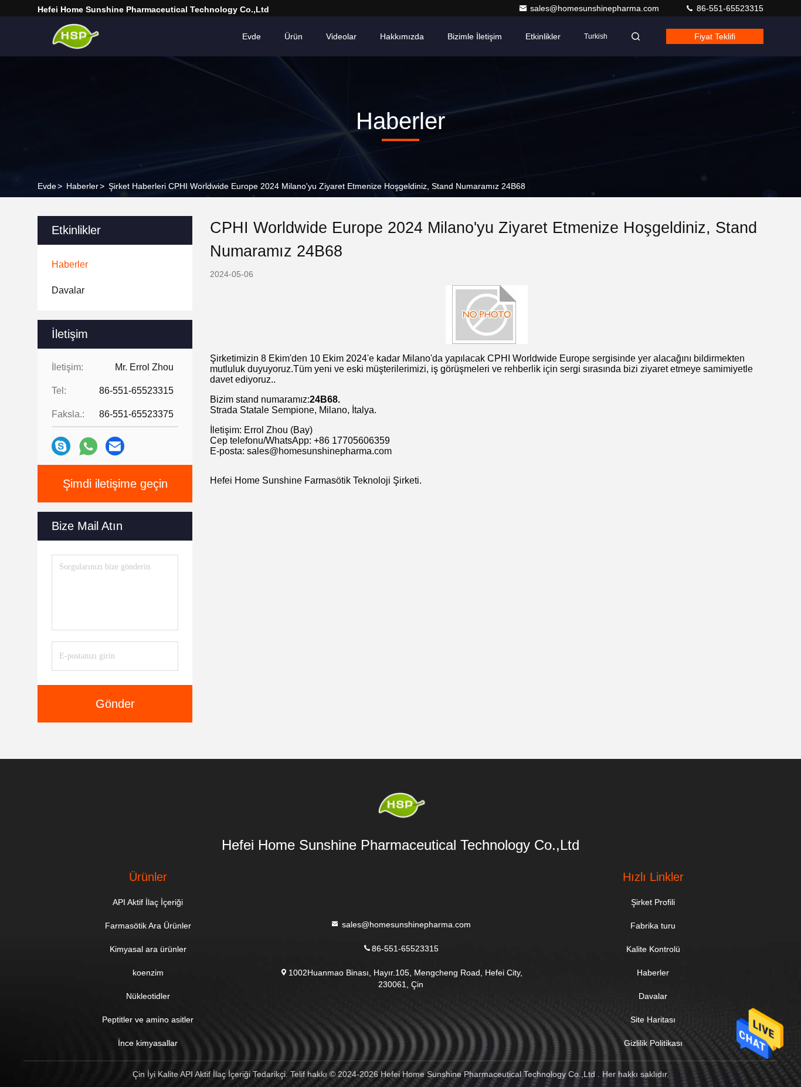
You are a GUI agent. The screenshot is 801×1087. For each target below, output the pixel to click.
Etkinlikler (543, 36)
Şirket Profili (653, 902)
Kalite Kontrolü (653, 949)
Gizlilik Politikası (653, 1043)
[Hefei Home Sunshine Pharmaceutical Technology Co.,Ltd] (74, 36)
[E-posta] (115, 446)
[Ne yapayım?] (88, 446)
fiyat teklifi (714, 36)
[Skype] (61, 446)
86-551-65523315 (728, 8)
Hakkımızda (402, 36)
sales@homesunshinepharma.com (595, 8)
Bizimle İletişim (474, 36)
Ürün (293, 36)
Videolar (341, 36)
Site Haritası (653, 1019)
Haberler (82, 186)
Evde (251, 36)
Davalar (653, 996)
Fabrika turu (653, 925)
